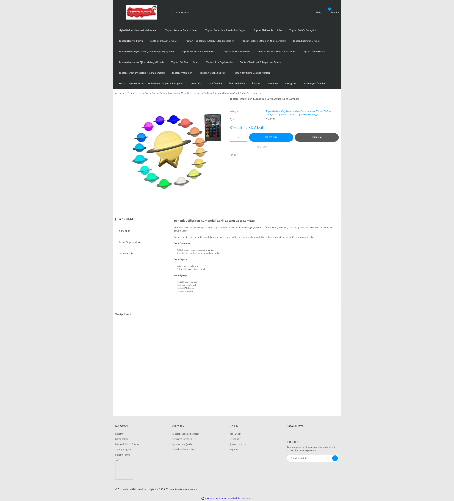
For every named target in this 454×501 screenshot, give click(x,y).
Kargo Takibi (121, 438)
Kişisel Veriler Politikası (184, 449)
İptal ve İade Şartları (182, 444)
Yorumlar (124, 230)
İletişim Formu (123, 454)
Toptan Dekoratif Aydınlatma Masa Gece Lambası (290, 111)
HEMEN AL (316, 137)
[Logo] (141, 12)
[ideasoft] (208, 498)
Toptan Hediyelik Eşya (307, 114)
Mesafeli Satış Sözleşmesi (185, 433)
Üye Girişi (234, 438)
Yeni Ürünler (215, 83)
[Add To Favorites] (231, 146)
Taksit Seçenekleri (129, 242)
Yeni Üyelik (235, 433)
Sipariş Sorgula (123, 449)
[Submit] (335, 458)
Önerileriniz (126, 253)
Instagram (290, 83)
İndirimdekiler (237, 83)
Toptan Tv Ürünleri (286, 114)
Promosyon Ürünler (314, 83)
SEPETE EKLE (271, 137)
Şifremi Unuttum (238, 444)
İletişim (256, 83)
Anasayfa (196, 83)
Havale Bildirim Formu (127, 444)
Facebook (272, 83)
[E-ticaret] (226, 498)
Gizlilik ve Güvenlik (182, 438)
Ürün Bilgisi (126, 219)
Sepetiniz (234, 449)
